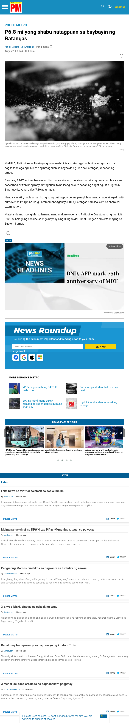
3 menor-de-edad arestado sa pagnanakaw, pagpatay (37, 684)
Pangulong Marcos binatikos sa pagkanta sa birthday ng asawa (44, 568)
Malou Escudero (10, 574)
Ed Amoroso (27, 46)
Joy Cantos (8, 496)
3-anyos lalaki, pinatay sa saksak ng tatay (29, 607)
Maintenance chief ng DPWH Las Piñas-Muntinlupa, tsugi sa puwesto (48, 529)
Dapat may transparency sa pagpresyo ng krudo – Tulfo (38, 645)
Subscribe (120, 7)
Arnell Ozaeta (12, 46)
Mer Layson (8, 535)
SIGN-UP (100, 346)
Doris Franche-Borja (12, 689)
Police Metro (16, 25)
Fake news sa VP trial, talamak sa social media (32, 491)
